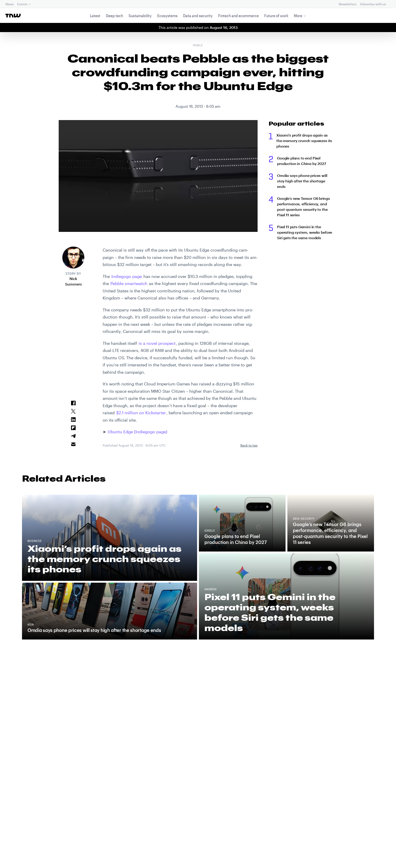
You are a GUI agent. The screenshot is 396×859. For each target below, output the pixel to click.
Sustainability (140, 15)
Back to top (249, 445)
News (10, 4)
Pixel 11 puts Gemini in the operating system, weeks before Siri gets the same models (304, 232)
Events (22, 4)
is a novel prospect (157, 343)
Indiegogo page (126, 276)
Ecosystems (167, 15)
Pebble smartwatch (128, 283)
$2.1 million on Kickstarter (141, 412)
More (298, 15)
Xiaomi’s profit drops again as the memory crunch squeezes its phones (304, 140)
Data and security (198, 15)
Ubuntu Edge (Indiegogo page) (137, 431)
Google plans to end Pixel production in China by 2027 (301, 161)
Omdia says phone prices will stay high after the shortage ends (302, 181)
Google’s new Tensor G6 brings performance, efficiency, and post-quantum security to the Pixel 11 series (303, 206)
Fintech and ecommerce (238, 15)
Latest (95, 15)
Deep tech (114, 15)
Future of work (276, 15)
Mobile (198, 45)
